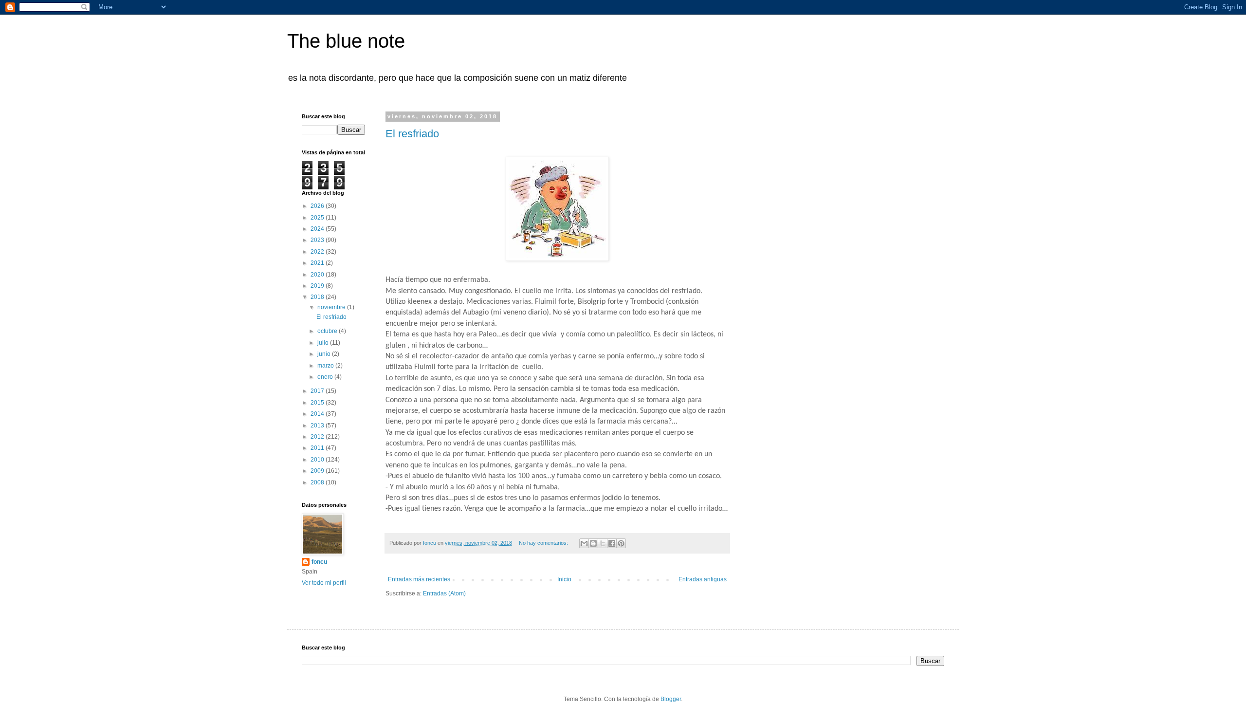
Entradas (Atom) (444, 593)
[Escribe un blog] (593, 543)
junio (324, 354)
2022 (318, 251)
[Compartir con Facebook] (612, 543)
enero (325, 376)
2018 (318, 297)
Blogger (670, 699)
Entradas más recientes (419, 579)
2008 (318, 482)
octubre (328, 331)
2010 (318, 459)
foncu (319, 561)
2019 (318, 285)
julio (323, 342)
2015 (318, 402)
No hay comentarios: (544, 543)
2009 (318, 470)
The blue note (346, 41)
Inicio (564, 579)
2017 (318, 391)
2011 (318, 447)
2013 (318, 425)
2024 (318, 228)
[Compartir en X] (602, 543)
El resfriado (412, 134)
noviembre (332, 307)
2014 (318, 413)
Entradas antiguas (702, 579)
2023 (318, 240)
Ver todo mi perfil (324, 582)
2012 (318, 436)
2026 (318, 206)
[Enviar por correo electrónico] (584, 543)
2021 (318, 262)
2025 (318, 217)
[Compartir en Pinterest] (621, 543)
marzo (326, 365)
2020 (318, 274)
